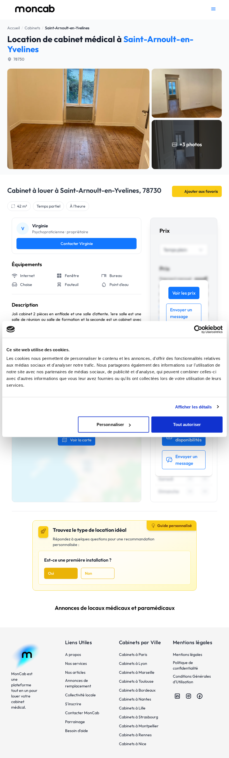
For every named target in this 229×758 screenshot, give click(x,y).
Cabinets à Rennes (135, 734)
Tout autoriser (187, 424)
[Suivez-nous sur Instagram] (188, 696)
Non (88, 573)
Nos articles (75, 672)
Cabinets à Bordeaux (137, 690)
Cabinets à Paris (133, 654)
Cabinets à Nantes (135, 699)
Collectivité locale (80, 694)
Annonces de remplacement (78, 683)
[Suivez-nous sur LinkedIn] (177, 696)
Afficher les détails (193, 406)
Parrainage (75, 721)
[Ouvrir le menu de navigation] (213, 8)
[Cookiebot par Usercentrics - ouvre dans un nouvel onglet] (198, 329)
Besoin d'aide (76, 730)
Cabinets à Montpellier (139, 725)
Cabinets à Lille (132, 708)
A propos (73, 654)
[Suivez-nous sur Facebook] (199, 696)
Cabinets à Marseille (136, 672)
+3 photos (191, 144)
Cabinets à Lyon (133, 663)
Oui (51, 573)
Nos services (76, 663)
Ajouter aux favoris (201, 191)
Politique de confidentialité (185, 665)
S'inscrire (73, 703)
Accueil (13, 27)
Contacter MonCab (82, 712)
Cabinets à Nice (132, 743)
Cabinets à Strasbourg (138, 717)
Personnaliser (110, 424)
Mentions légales (187, 654)
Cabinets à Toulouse (136, 681)
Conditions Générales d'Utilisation (192, 679)
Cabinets (32, 27)
